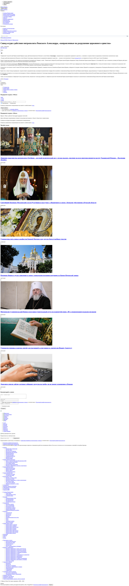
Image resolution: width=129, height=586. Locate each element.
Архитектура (9, 512)
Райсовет (5, 29)
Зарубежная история (10, 501)
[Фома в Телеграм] (6, 415)
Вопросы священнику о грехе (13, 553)
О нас (4, 422)
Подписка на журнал (8, 23)
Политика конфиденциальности (10, 442)
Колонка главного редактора (9, 486)
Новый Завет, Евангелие (11, 448)
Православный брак (10, 509)
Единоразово (5, 103)
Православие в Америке (11, 524)
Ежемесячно (13, 103)
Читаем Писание (10, 454)
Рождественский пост (11, 541)
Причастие (8, 564)
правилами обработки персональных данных (31, 440)
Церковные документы (8, 576)
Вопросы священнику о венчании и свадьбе (16, 549)
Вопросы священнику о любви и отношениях (16, 558)
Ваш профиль (6, 3)
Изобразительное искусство (12, 517)
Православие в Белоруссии (12, 527)
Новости (5, 17)
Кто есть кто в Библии (11, 451)
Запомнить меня (6, 406)
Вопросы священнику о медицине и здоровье (16, 559)
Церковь (5, 92)
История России (9, 500)
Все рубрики (6, 22)
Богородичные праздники (12, 464)
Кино (7, 518)
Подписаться (16, 438)
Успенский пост (9, 543)
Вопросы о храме (10, 560)
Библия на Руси (9, 457)
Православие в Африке (11, 525)
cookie (15, 445)
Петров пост (9, 545)
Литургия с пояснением (11, 572)
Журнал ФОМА (4, 40)
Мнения (5, 535)
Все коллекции (6, 33)
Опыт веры (8, 493)
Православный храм (8, 472)
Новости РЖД (6, 489)
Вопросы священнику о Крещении (14, 557)
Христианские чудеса (11, 494)
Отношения (6, 485)
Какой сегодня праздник (8, 28)
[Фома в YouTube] (5, 418)
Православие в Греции (11, 528)
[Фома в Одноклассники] (7, 414)
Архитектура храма (10, 474)
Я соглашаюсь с (10, 109)
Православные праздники (9, 459)
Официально (15, 40)
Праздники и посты (7, 540)
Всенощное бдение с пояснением (13, 574)
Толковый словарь (10, 521)
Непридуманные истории (9, 14)
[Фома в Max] (4, 420)
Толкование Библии (10, 456)
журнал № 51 (78, 58)
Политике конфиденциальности (40, 584)
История (5, 496)
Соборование (9, 569)
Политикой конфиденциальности (43, 110)
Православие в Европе (11, 529)
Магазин (5, 424)
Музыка (8, 516)
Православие (6, 88)
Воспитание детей (7, 476)
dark (4, 47)
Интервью (5, 534)
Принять (51, 584)
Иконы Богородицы (10, 468)
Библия (5, 447)
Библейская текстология (11, 452)
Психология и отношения (9, 15)
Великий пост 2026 (10, 542)
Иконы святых (9, 470)
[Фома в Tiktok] (5, 416)
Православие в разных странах (10, 89)
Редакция (6, 78)
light (1, 47)
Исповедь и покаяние (11, 565)
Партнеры (5, 430)
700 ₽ (2, 97)
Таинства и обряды (7, 562)
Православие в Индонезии (12, 531)
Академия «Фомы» (7, 16)
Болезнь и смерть (10, 504)
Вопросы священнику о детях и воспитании (16, 480)
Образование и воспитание (9, 487)
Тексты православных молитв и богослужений (14, 578)
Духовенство (6, 87)
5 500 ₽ (2, 100)
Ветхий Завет (9, 450)
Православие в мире (8, 523)
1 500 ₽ (2, 98)
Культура (5, 511)
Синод (4, 90)
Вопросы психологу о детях (12, 483)
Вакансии (5, 428)
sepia (6, 47)
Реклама (5, 425)
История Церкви (10, 499)
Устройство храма (10, 475)
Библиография (9, 458)
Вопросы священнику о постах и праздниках (16, 465)
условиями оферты (14, 109)
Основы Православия (8, 13)
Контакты (5, 426)
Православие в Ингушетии (12, 530)
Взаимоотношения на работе (12, 510)
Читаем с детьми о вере (8, 32)
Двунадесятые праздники (12, 462)
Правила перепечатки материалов (11, 444)
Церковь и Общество (8, 577)
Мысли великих (9, 522)
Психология (6, 503)
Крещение (8, 563)
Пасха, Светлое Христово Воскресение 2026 (16, 460)
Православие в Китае (11, 533)
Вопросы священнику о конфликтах (14, 555)
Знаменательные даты (11, 498)
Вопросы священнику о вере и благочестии (16, 548)
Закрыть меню (4, 8)
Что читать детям (10, 481)
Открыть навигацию (8, 1)
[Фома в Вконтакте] (6, 413)
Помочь (5, 7)
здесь (33, 105)
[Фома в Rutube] (5, 419)
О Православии (9, 495)
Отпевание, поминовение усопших (14, 566)
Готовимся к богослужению (9, 571)
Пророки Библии (10, 453)
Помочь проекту (4, 107)
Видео (4, 538)
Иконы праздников (10, 469)
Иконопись (8, 515)
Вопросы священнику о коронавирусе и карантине (17, 554)
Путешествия (6, 488)
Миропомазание (9, 568)
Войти (9, 37)
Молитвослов (6, 20)
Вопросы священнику (8, 19)
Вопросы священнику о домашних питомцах (16, 552)
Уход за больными (10, 505)
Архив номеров (6, 431)
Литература (8, 513)
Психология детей (10, 479)
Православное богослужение (10, 30)
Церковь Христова (7, 575)
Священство (9, 570)
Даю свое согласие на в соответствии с (26, 110)
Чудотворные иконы (10, 471)
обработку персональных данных (20, 110)
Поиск (5, 4)
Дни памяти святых (10, 463)
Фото (4, 536)
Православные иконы (8, 466)
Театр (7, 519)
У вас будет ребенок (10, 482)
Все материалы (6, 21)
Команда (5, 427)
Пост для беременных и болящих (13, 546)
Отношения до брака (10, 507)
